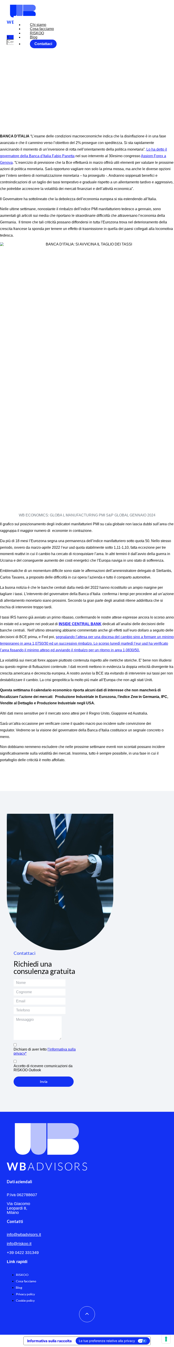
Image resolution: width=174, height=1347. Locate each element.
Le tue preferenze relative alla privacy (107, 1341)
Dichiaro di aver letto (45, 1051)
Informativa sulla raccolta (49, 1341)
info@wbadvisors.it (24, 1234)
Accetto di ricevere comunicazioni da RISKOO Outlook (43, 1068)
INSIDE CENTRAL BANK (80, 624)
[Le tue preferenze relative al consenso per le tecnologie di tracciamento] (166, 1339)
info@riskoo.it (19, 1243)
